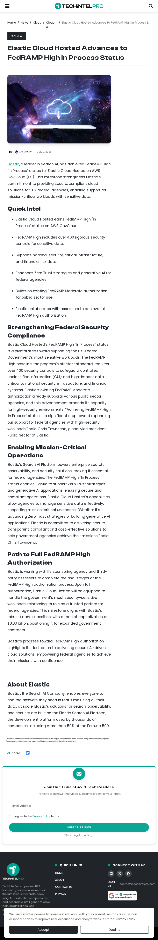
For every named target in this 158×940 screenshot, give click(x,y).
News (24, 22)
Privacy (60, 894)
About (59, 880)
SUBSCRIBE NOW (79, 827)
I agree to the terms (36, 816)
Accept (43, 929)
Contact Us (63, 887)
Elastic (13, 164)
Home (11, 22)
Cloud (37, 22)
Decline (114, 929)
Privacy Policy (42, 816)
